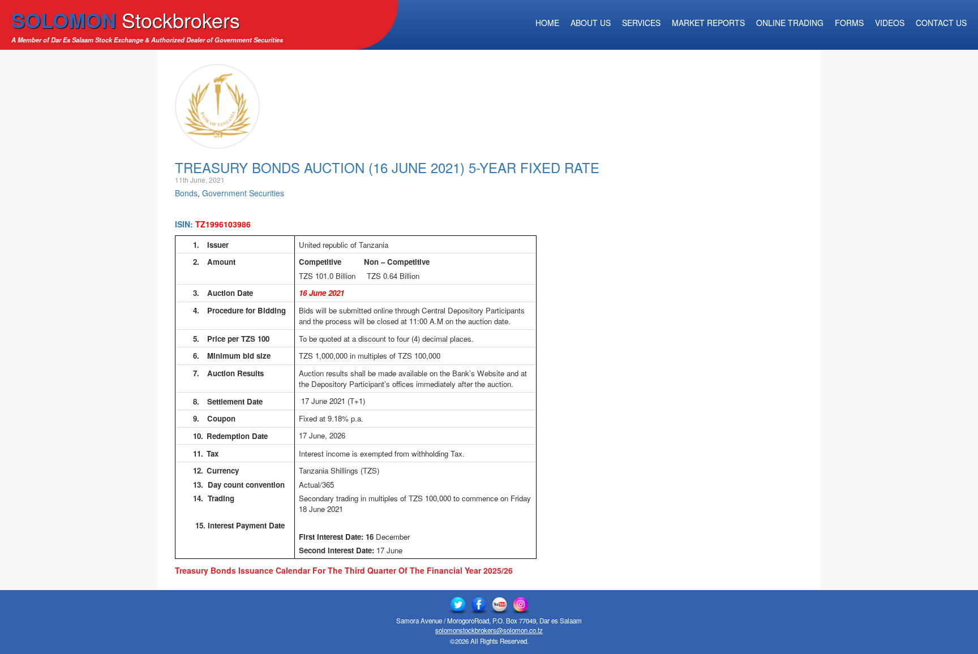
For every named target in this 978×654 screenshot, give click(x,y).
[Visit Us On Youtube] (499, 604)
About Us (590, 22)
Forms (849, 22)
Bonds (186, 193)
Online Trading (789, 22)
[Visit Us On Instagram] (520, 604)
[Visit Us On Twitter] (457, 604)
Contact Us (941, 22)
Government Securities (243, 193)
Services (641, 22)
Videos (889, 22)
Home (547, 22)
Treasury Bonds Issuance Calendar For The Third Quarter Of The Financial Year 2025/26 (344, 570)
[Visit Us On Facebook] (478, 604)
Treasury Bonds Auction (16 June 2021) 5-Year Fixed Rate (387, 167)
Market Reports (708, 22)
